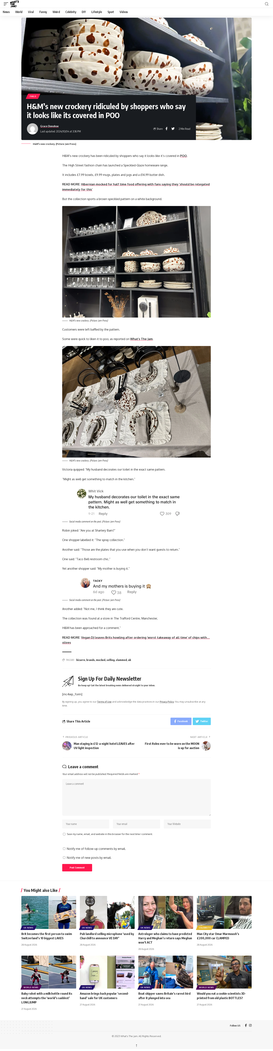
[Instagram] (250, 1025)
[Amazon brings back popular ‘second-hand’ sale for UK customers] (107, 972)
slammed (121, 659)
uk (129, 659)
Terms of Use (104, 701)
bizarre (80, 659)
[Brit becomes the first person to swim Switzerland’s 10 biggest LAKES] (48, 912)
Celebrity (204, 928)
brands (90, 659)
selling (111, 659)
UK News (28, 928)
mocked (100, 659)
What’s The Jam (141, 339)
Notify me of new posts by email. (89, 858)
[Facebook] (246, 1025)
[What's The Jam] (17, 4)
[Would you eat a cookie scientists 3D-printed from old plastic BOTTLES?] (224, 972)
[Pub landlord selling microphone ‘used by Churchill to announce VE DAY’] (107, 912)
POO (183, 156)
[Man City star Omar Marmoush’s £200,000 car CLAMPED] (224, 912)
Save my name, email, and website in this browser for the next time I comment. (110, 834)
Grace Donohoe (49, 126)
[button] (7, 4)
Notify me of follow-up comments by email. (96, 849)
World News (31, 987)
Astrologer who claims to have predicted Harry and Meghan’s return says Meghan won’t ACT (165, 938)
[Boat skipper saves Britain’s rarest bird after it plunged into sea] (165, 972)
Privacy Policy (167, 701)
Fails (33, 96)
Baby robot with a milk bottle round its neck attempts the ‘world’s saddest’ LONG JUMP (46, 998)
